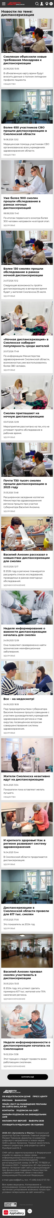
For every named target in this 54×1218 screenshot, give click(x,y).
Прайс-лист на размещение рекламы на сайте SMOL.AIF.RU (24, 1105)
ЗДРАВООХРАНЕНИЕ (14, 585)
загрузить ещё (27, 1077)
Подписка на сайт (27, 1110)
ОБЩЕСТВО (9, 84)
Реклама (7, 1100)
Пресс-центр (40, 1096)
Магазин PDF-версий (14, 1121)
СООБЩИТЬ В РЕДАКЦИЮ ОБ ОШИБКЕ (23, 1124)
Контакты (8, 1110)
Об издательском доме (16, 1096)
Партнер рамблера (26, 1204)
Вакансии (21, 1100)
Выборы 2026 (36, 1121)
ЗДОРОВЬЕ (9, 225)
